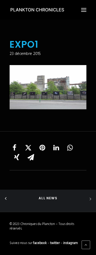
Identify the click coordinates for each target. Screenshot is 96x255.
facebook (40, 243)
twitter (55, 243)
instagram (70, 243)
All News (48, 198)
